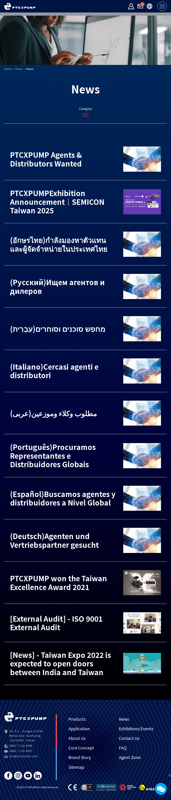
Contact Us (129, 738)
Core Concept (81, 748)
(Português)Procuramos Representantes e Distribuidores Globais (53, 455)
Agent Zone (130, 757)
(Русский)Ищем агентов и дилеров (57, 286)
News (19, 69)
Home (8, 69)
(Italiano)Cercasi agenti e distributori (54, 370)
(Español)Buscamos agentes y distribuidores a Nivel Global (63, 498)
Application (79, 729)
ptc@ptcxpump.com (23, 756)
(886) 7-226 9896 (21, 746)
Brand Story (79, 757)
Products (77, 719)
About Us (77, 738)
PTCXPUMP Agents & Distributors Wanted (46, 158)
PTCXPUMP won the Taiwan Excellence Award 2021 (58, 582)
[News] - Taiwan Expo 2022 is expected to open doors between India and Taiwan (60, 663)
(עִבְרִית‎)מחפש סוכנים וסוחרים (58, 328)
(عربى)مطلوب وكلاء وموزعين (53, 413)
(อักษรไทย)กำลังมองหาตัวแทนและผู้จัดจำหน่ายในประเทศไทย (58, 244)
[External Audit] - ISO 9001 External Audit (56, 622)
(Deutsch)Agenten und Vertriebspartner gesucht (54, 540)
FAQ (122, 748)
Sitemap (76, 767)
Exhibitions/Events (136, 729)
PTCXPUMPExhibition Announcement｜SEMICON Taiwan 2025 (57, 201)
